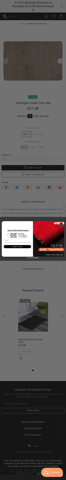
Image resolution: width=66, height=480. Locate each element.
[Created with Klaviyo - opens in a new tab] (33, 258)
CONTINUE (17, 247)
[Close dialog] (61, 224)
